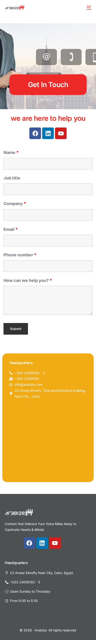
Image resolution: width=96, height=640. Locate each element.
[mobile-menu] (88, 7)
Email (10, 229)
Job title (11, 178)
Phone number (19, 254)
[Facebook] (35, 133)
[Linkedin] (48, 133)
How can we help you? (27, 280)
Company (14, 203)
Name (11, 152)
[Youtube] (61, 133)
